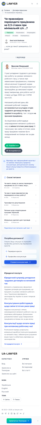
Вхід (3, 364)
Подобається (14, 145)
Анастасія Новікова (17, 40)
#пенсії (7, 35)
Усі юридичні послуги (12, 344)
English (5, 388)
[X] (18, 414)
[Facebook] (9, 414)
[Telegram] (6, 414)
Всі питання (27, 364)
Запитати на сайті (9, 374)
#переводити (31, 32)
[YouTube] (3, 414)
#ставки (15, 35)
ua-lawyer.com (18, 410)
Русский (5, 392)
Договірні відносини (20, 10)
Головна (7, 10)
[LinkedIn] (15, 414)
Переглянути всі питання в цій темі (17, 228)
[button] (32, 4)
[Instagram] (12, 414)
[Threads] (21, 414)
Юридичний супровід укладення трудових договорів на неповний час (19, 281)
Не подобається (14, 151)
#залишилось (25, 35)
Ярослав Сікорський (20, 66)
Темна (17, 399)
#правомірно (20, 32)
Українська (6, 385)
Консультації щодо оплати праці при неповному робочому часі (19, 324)
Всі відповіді (27, 367)
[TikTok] (23, 414)
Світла (7, 399)
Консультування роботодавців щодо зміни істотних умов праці (19, 304)
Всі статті (26, 370)
